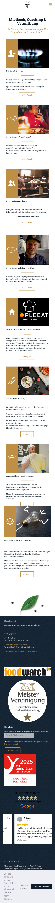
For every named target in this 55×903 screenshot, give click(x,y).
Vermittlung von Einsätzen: (16, 645)
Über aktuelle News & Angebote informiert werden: (27, 731)
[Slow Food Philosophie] (20, 785)
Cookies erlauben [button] (41, 887)
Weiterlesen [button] (12, 840)
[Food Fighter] (27, 4)
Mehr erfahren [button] (8, 897)
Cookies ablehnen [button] (24, 886)
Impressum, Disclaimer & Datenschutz (20, 651)
